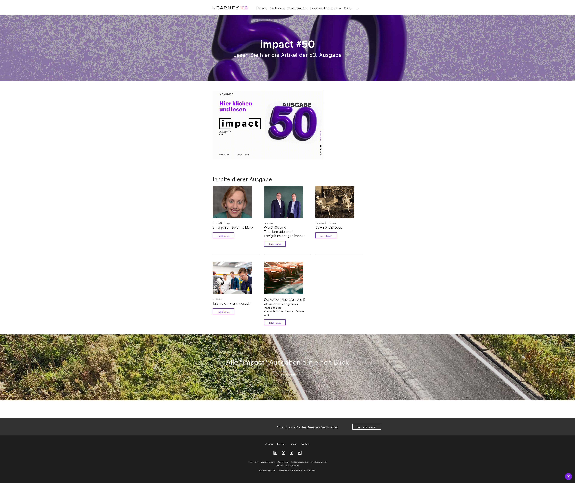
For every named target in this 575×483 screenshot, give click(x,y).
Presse (293, 443)
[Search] (358, 8)
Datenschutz (282, 461)
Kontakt (305, 443)
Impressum (253, 461)
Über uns (261, 8)
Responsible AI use (267, 470)
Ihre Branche (277, 8)
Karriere (281, 443)
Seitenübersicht (267, 461)
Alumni (269, 443)
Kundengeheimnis (319, 461)
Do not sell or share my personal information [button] (297, 470)
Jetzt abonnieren (366, 427)
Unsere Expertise (297, 8)
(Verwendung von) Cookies (287, 465)
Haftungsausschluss (299, 461)
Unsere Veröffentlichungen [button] (325, 8)
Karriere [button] (348, 8)
